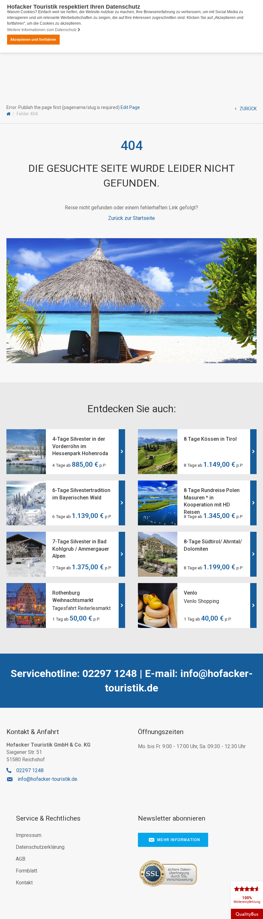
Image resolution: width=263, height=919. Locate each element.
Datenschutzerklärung (40, 847)
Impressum (28, 835)
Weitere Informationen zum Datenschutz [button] (42, 30)
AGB (20, 859)
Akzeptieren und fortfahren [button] (33, 39)
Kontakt (24, 883)
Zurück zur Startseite (131, 218)
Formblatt (26, 871)
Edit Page (130, 107)
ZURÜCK (248, 108)
